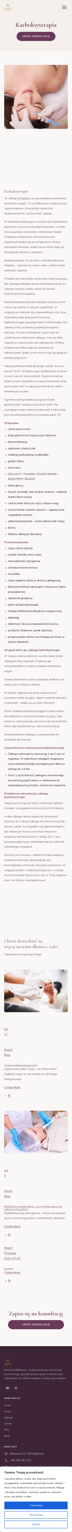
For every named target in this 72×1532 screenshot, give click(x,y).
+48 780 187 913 (20, 1460)
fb (9, 1095)
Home (7, 1405)
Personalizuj (36, 1515)
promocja (8, 1268)
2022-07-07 (12, 1258)
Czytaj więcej (12, 1087)
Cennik (8, 1423)
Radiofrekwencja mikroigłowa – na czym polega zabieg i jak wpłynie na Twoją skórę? (33, 1208)
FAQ (6, 1429)
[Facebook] (7, 1388)
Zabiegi (8, 1417)
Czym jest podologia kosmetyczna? (20, 1065)
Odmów (36, 1524)
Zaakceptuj (36, 1505)
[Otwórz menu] (64, 7)
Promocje (10, 1253)
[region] (36, 1499)
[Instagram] (16, 1388)
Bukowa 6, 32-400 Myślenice (27, 1453)
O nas (7, 1411)
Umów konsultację (36, 36)
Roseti (8, 1050)
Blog (7, 1055)
